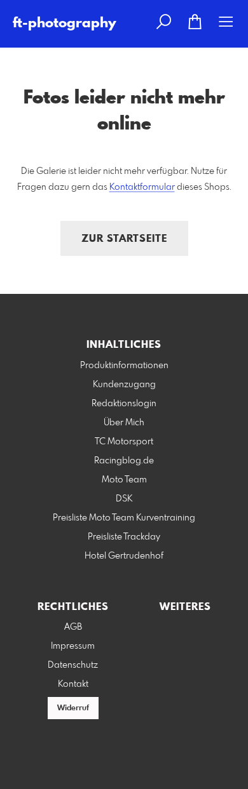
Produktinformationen (124, 365)
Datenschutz (73, 665)
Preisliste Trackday (124, 537)
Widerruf (73, 708)
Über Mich (124, 422)
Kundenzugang (124, 384)
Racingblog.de (124, 460)
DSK (124, 498)
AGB (73, 627)
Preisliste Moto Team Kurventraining (124, 518)
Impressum (73, 646)
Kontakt (73, 684)
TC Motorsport (124, 441)
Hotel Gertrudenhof (124, 556)
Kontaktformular (142, 187)
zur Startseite (124, 239)
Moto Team (124, 479)
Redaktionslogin (124, 403)
